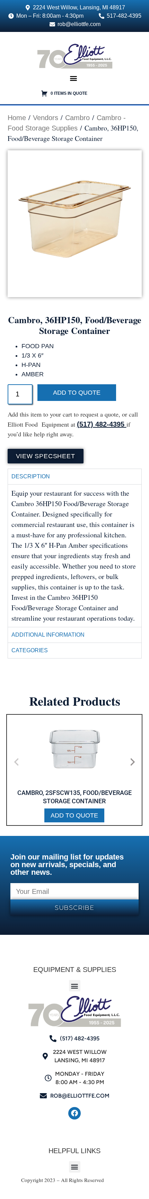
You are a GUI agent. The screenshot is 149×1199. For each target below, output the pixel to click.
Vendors (45, 117)
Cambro (77, 117)
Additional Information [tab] (48, 635)
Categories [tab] (29, 650)
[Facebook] (74, 1113)
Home (17, 117)
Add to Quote (76, 392)
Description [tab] (30, 476)
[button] (73, 78)
